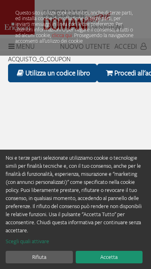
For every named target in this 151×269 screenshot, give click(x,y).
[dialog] (75, 209)
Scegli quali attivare (27, 241)
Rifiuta (39, 257)
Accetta (109, 257)
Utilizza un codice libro (57, 72)
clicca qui (62, 35)
